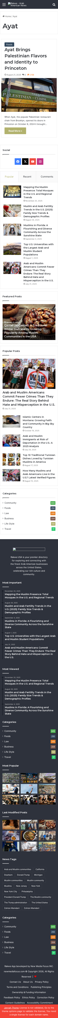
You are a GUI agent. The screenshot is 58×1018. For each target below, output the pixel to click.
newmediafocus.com (14, 971)
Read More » (15, 130)
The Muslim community (40, 897)
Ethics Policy (28, 997)
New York (35, 886)
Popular (9, 176)
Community (10, 503)
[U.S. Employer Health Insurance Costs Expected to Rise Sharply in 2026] (10, 789)
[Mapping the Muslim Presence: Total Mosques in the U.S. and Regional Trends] (12, 191)
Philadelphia (27, 891)
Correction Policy (45, 997)
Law (7, 513)
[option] (29, 322)
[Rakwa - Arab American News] (21, 4)
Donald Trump (23, 875)
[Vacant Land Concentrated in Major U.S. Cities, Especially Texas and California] (10, 778)
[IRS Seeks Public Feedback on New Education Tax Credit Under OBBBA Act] (10, 799)
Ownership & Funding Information (29, 992)
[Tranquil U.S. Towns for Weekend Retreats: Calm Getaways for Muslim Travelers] (29, 778)
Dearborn (8, 875)
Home (8, 16)
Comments (47, 176)
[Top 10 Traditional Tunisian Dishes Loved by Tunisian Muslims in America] (11, 459)
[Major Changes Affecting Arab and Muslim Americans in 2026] (47, 835)
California (40, 869)
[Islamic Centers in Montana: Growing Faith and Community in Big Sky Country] (11, 421)
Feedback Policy (12, 997)
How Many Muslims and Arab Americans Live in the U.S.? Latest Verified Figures (39, 474)
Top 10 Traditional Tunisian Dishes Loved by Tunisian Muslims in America (39, 458)
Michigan (38, 875)
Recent (27, 176)
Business (9, 518)
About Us (28, 982)
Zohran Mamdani (31, 908)
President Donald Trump (15, 897)
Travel (8, 529)
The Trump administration (15, 902)
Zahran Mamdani (11, 908)
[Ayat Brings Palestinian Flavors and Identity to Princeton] (29, 95)
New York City (10, 891)
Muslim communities (13, 880)
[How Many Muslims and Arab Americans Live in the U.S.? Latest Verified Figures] (11, 475)
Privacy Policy (41, 982)
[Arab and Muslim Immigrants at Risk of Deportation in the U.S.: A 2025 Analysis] (11, 440)
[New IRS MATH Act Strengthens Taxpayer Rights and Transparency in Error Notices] (29, 846)
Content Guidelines (15, 1002)
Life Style (9, 523)
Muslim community (35, 880)
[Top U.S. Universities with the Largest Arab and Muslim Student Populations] (12, 249)
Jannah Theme (11, 1007)
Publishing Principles (41, 987)
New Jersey (21, 886)
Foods (9, 44)
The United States (40, 902)
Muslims (8, 886)
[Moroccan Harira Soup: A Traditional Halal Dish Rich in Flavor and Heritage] (10, 835)
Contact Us (15, 982)
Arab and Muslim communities (17, 869)
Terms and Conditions (18, 987)
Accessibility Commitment (40, 1002)
